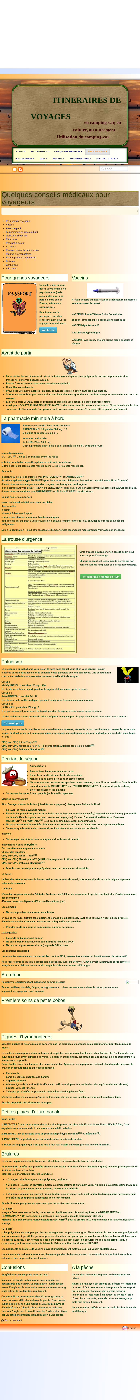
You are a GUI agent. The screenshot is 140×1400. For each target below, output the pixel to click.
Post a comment (13, 1320)
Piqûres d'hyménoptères (18, 254)
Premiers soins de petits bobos (22, 250)
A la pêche (11, 268)
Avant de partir (14, 228)
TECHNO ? (59, 159)
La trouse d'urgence (16, 235)
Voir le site (48, 329)
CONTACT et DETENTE (107, 159)
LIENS (44, 159)
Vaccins (10, 224)
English (132, 1328)
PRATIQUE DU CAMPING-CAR (68, 151)
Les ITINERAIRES (40, 151)
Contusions (12, 265)
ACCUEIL (20, 151)
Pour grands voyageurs (18, 221)
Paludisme (11, 239)
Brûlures (10, 261)
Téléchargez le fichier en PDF (101, 576)
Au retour (11, 246)
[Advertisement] (70, 25)
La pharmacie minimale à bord (22, 232)
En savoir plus (13, 723)
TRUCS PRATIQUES (97, 151)
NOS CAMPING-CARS (80, 159)
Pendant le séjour (15, 243)
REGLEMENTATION (24, 159)
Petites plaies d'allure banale (21, 257)
